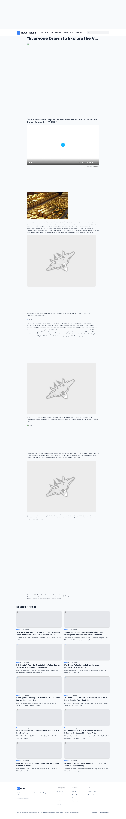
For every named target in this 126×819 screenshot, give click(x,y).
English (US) (94, 812)
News (41, 32)
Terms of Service (93, 794)
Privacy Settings (104, 812)
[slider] (55, 163)
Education (79, 32)
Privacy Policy (92, 791)
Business (58, 32)
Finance (58, 804)
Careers (74, 798)
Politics (65, 32)
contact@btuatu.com (23, 798)
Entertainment (60, 801)
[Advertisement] (63, 15)
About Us (75, 791)
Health (72, 32)
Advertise (75, 801)
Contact (74, 794)
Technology (59, 791)
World (47, 32)
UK (52, 32)
